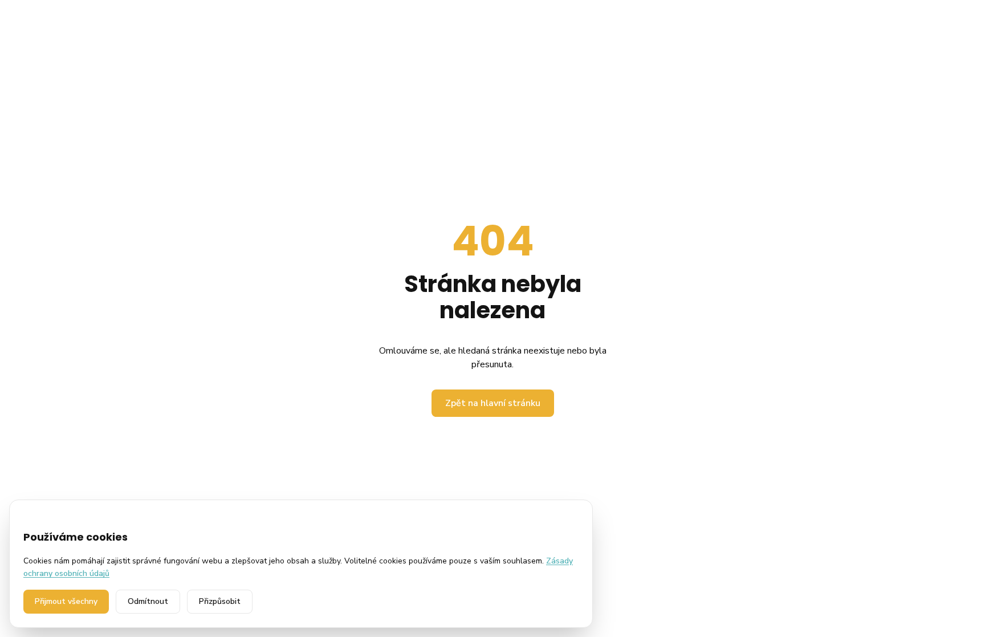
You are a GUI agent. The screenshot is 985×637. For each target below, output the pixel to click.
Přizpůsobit (220, 601)
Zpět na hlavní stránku (492, 403)
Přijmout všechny (66, 601)
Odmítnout (148, 601)
